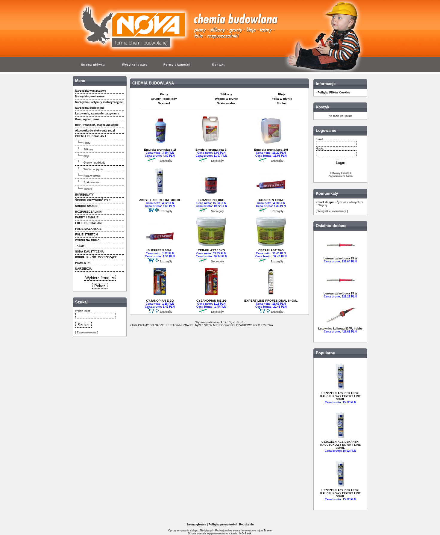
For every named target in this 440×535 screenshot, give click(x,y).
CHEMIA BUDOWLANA (153, 83)
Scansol (164, 103)
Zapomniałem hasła (340, 176)
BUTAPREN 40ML (160, 250)
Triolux (88, 189)
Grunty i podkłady (94, 162)
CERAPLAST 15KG (211, 250)
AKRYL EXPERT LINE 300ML (160, 200)
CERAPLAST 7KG (271, 250)
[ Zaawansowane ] (86, 332)
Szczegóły (166, 160)
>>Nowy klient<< (340, 173)
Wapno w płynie (93, 169)
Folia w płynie (92, 175)
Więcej (322, 205)
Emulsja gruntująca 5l (211, 149)
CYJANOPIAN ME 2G (211, 300)
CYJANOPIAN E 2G (160, 300)
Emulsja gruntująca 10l (271, 149)
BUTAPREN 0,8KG (211, 200)
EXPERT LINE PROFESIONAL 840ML (271, 300)
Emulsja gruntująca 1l (160, 149)
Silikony (88, 149)
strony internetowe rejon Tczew (252, 530)
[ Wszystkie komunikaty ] (332, 211)
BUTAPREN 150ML (271, 200)
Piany (87, 142)
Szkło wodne (91, 182)
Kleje (86, 156)
